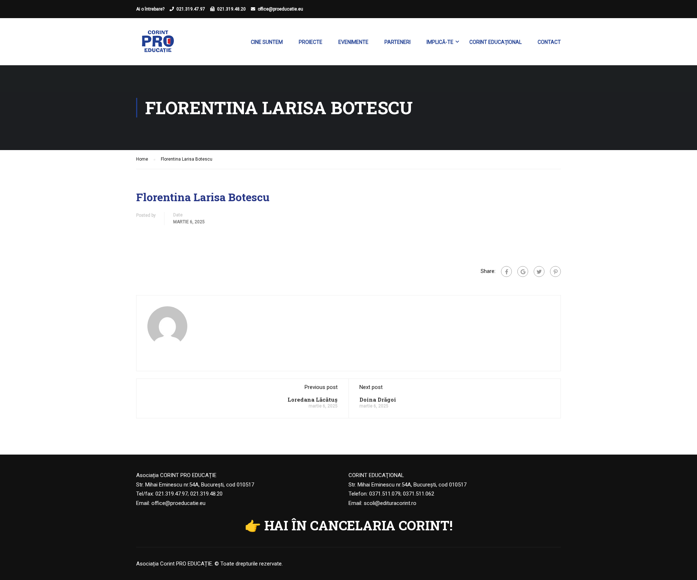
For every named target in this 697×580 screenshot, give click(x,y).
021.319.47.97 (190, 9)
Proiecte (310, 42)
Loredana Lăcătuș (313, 399)
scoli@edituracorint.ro (390, 503)
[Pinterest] (555, 271)
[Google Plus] (522, 271)
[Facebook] (506, 271)
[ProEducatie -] (158, 45)
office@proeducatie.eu (280, 9)
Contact (549, 42)
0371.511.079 (384, 493)
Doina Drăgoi (377, 399)
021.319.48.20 (231, 9)
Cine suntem (267, 42)
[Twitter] (539, 271)
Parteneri (397, 42)
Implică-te (440, 42)
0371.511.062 (418, 493)
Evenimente (353, 42)
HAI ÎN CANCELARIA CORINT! (358, 525)
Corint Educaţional (495, 42)
